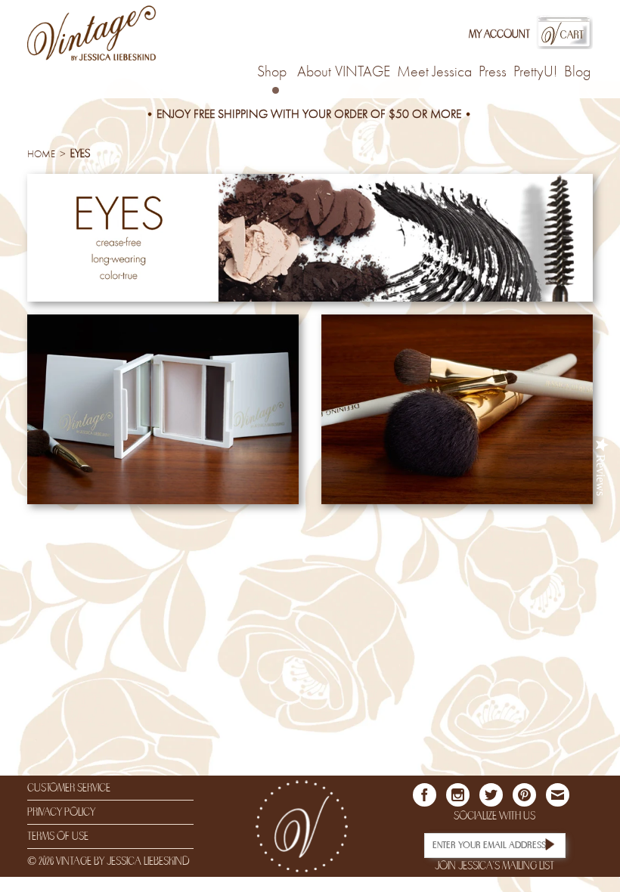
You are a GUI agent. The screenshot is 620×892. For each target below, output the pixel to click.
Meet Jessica (434, 73)
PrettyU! (535, 73)
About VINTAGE (343, 73)
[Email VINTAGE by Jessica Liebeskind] (557, 795)
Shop (272, 72)
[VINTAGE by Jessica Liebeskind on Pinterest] (524, 795)
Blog (577, 73)
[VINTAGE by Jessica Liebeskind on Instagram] (458, 795)
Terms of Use (57, 836)
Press (493, 73)
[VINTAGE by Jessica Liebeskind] (92, 33)
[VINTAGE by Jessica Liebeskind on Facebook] (424, 795)
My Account (499, 34)
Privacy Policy (61, 812)
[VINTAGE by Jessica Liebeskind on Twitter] (491, 795)
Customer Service (68, 787)
